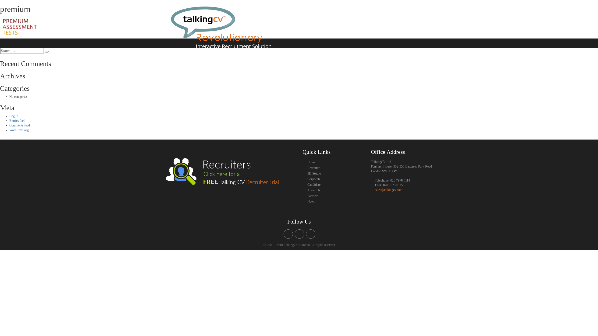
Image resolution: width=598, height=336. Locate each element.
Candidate (377, 16)
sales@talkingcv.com (388, 190)
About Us (394, 16)
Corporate (359, 16)
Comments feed (19, 125)
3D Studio (319, 16)
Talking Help (339, 16)
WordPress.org (19, 130)
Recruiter (302, 16)
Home (287, 16)
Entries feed (17, 120)
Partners (416, 26)
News (430, 26)
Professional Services (420, 16)
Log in (13, 116)
